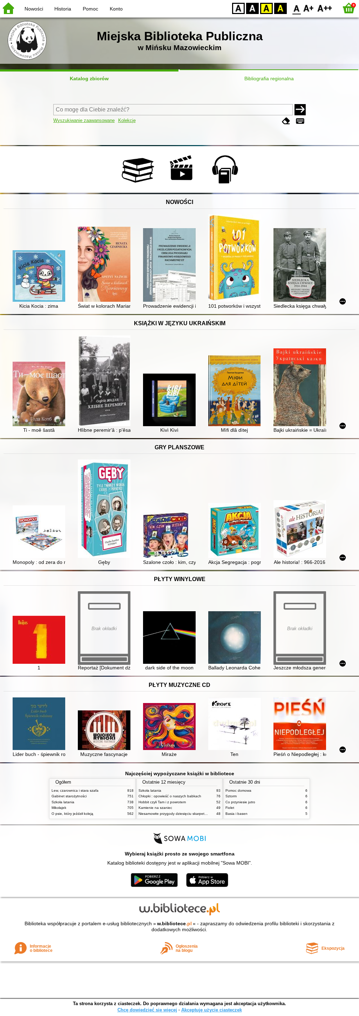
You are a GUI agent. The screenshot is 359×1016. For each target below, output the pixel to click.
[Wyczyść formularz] (286, 121)
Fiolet (229, 808)
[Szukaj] (300, 109)
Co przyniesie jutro (240, 802)
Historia (62, 9)
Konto (116, 9)
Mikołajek (59, 808)
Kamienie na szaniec (155, 808)
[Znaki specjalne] (300, 121)
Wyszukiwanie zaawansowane (84, 120)
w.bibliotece (174, 923)
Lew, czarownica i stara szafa (75, 790)
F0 (296, 8)
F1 (308, 8)
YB (266, 8)
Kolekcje (127, 120)
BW (252, 8)
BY (280, 8)
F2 (324, 8)
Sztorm (231, 796)
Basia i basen (236, 814)
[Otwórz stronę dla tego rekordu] (41, 276)
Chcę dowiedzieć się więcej (147, 1009)
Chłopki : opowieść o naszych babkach (169, 796)
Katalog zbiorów (89, 78)
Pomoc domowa (238, 790)
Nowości (34, 9)
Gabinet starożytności (69, 796)
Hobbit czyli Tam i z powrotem (162, 802)
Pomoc (90, 9)
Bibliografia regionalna (269, 78)
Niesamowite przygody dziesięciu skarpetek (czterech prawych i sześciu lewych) (202, 814)
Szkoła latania (63, 802)
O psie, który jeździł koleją (72, 814)
